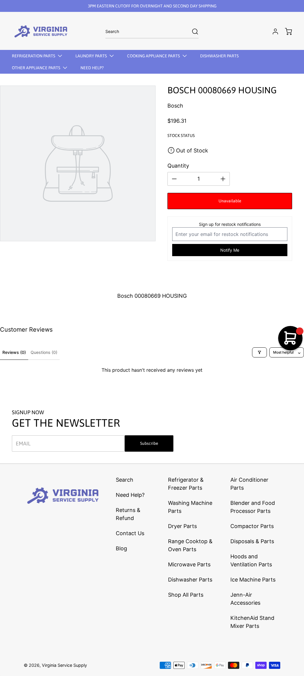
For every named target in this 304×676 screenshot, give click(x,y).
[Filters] (259, 352)
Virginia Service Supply (64, 665)
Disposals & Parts (252, 541)
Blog (121, 548)
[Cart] (285, 31)
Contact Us (130, 533)
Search (124, 480)
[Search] (192, 31)
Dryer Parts (182, 526)
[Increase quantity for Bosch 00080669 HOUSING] (222, 178)
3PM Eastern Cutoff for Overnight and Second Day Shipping (152, 6)
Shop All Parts (185, 595)
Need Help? (130, 495)
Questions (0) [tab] (44, 352)
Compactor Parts (252, 526)
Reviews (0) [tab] (14, 352)
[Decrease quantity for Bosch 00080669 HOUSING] (174, 178)
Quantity (178, 166)
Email (23, 443)
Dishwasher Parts (190, 579)
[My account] (272, 31)
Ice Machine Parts (253, 579)
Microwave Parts (189, 564)
